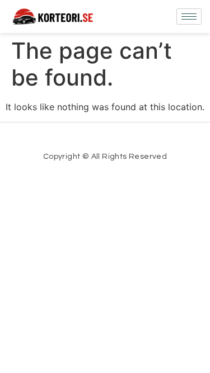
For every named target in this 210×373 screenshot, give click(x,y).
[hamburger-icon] (189, 16)
